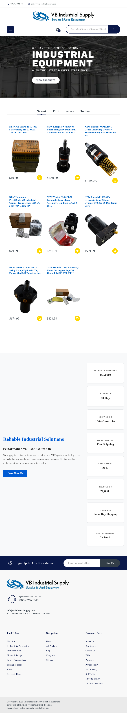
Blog (48, 651)
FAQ (87, 655)
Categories (50, 655)
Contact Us (90, 651)
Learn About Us (15, 473)
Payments (89, 660)
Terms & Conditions (94, 683)
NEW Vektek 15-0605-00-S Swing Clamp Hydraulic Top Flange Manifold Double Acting (25, 270)
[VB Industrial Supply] (63, 16)
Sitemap (49, 660)
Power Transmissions (16, 660)
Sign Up (110, 563)
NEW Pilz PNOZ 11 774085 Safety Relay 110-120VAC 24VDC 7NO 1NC (23, 129)
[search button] (114, 29)
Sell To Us (90, 674)
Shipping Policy (92, 679)
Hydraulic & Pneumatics (17, 646)
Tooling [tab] (85, 111)
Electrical (11, 641)
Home (48, 641)
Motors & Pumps (14, 655)
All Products (51, 646)
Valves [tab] (69, 111)
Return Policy (91, 669)
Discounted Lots (14, 674)
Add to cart (39, 177)
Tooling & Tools (14, 665)
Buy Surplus (90, 646)
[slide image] (63, 67)
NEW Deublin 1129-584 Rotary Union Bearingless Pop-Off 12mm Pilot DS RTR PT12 (63, 270)
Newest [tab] (41, 111)
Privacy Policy (91, 665)
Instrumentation (14, 651)
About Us (89, 641)
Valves (10, 669)
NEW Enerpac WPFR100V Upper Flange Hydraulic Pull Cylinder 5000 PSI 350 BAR (61, 129)
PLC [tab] (56, 111)
